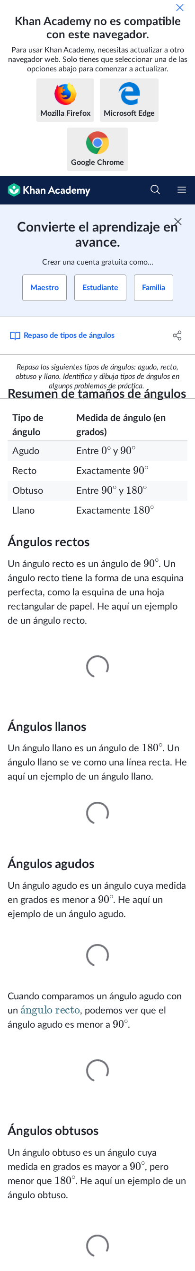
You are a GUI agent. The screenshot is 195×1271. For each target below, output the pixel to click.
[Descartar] (179, 7)
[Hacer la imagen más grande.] (97, 666)
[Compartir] (177, 335)
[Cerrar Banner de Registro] (177, 221)
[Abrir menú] (181, 190)
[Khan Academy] (45, 190)
